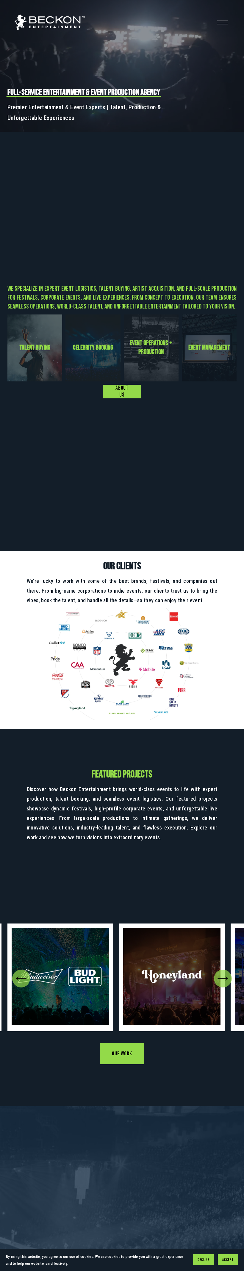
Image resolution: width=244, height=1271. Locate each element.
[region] (122, 977)
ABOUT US (122, 391)
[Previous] (21, 978)
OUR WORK (122, 1053)
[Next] (223, 978)
